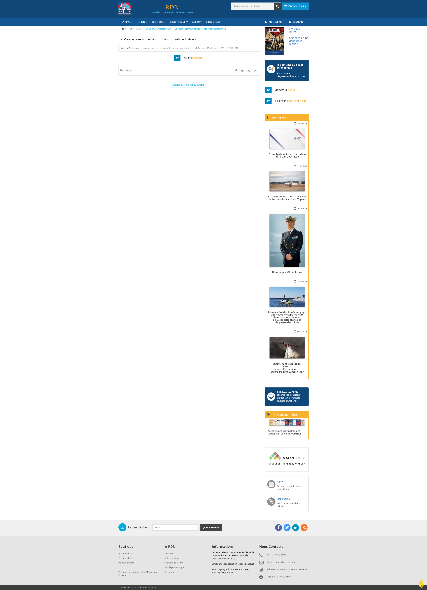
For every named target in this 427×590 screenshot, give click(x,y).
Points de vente (126, 562)
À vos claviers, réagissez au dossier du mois (291, 75)
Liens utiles (213, 21)
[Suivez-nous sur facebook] (278, 527)
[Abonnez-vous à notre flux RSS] (304, 527)
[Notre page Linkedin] (295, 527)
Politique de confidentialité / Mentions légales (137, 573)
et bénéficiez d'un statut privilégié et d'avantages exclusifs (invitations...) (288, 397)
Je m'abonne (211, 527)
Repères (169, 571)
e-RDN (139, 28)
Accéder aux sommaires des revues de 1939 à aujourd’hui (284, 432)
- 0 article (297, 6)
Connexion (298, 21)
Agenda (281, 481)
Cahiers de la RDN (174, 562)
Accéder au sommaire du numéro (188, 84)
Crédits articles (125, 557)
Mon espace (276, 21)
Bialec (133, 587)
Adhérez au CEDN (287, 392)
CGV (120, 567)
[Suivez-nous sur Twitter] (287, 527)
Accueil (128, 28)
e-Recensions (172, 557)
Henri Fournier (130, 48)
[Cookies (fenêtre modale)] (421, 584)
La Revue (127, 21)
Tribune (169, 553)
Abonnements (125, 553)
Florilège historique (174, 567)
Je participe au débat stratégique (290, 66)
